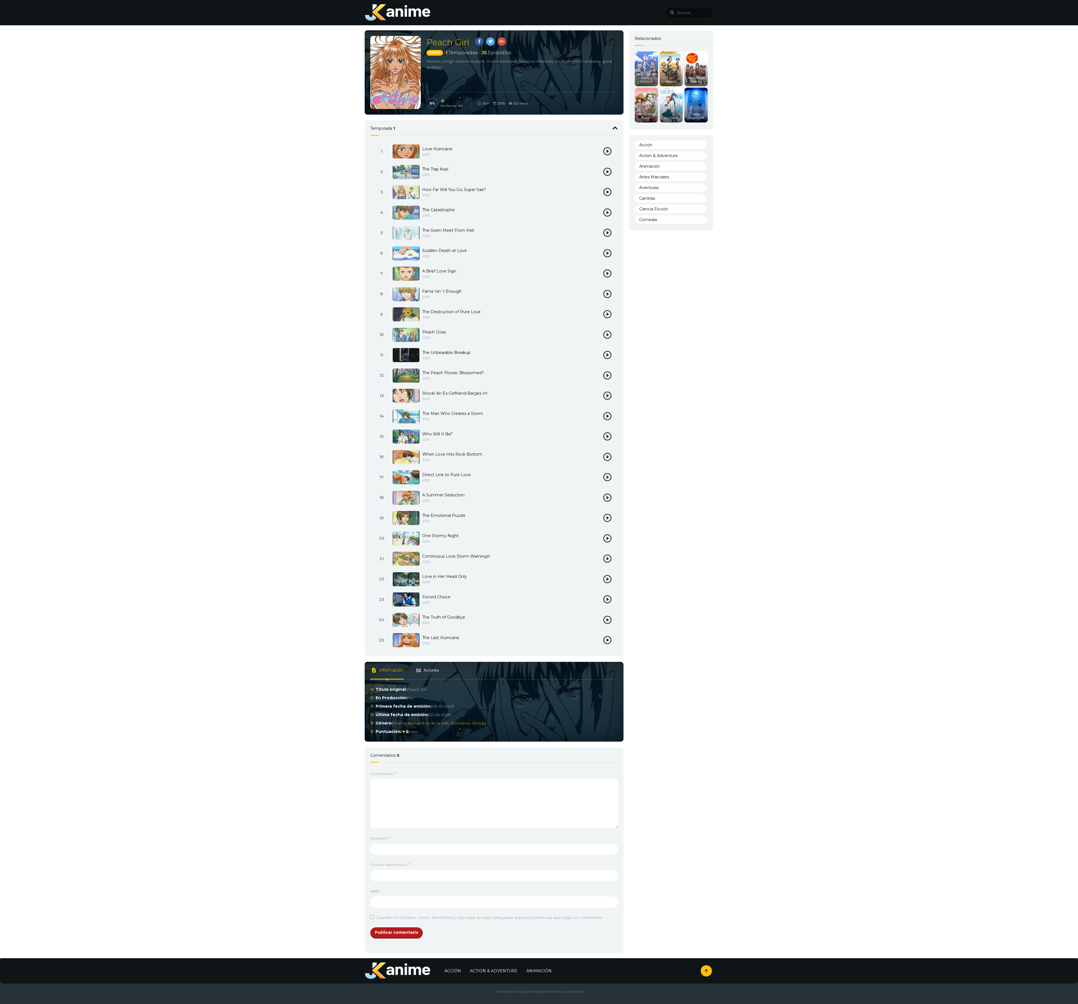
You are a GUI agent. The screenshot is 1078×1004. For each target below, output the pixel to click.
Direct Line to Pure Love (446, 474)
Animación (649, 166)
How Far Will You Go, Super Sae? (454, 189)
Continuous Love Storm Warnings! (456, 556)
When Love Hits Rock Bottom (452, 454)
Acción (645, 144)
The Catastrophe (438, 209)
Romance (460, 723)
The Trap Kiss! (435, 169)
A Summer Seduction (443, 495)
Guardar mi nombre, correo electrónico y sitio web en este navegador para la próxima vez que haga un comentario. (489, 917)
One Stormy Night (440, 535)
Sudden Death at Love (444, 250)
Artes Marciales (654, 177)
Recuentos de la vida (428, 723)
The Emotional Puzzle (443, 515)
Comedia (648, 219)
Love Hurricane (437, 148)
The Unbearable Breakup (446, 352)
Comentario (383, 773)
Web (375, 891)
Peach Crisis (434, 332)
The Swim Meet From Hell (448, 230)
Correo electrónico (390, 864)
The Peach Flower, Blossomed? (453, 372)
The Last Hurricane (440, 637)
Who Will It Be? (437, 434)
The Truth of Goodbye (443, 617)
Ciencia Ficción (653, 209)
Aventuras (649, 187)
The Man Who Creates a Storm (452, 413)
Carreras (647, 198)
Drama (399, 723)
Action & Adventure (658, 155)
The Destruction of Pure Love (451, 311)
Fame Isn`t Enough (442, 291)
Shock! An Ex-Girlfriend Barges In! (454, 393)
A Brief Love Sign (439, 271)
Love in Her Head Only (444, 576)
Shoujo (479, 723)
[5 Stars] (443, 101)
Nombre (380, 838)
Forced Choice (436, 596)
